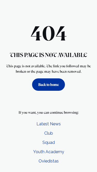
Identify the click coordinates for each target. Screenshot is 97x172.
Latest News (48, 123)
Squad (48, 142)
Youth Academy (48, 151)
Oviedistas (49, 161)
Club (48, 133)
